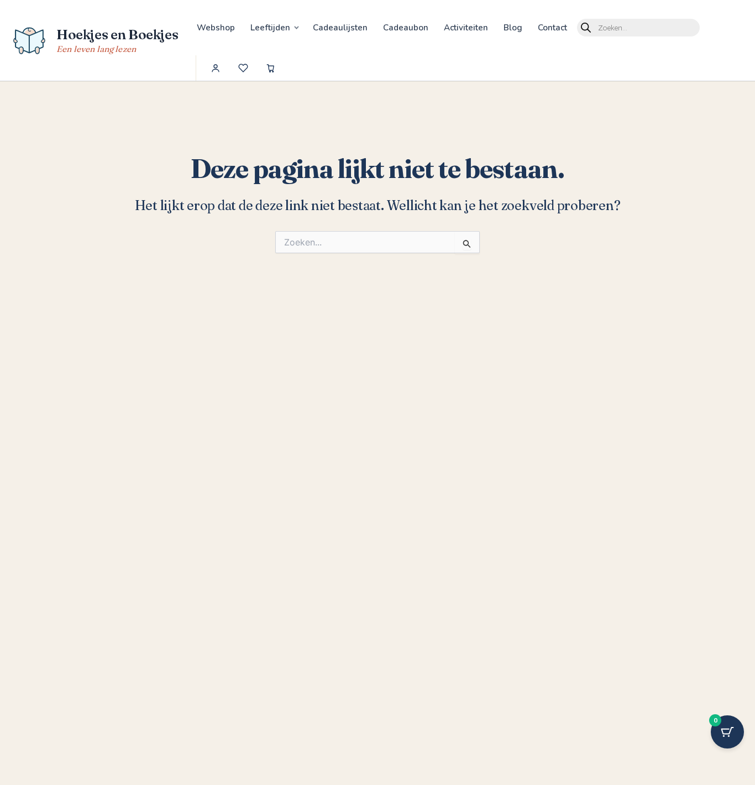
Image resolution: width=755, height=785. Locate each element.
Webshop (216, 27)
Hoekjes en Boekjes (117, 34)
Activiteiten (466, 27)
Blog (513, 27)
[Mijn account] (215, 68)
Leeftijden (270, 27)
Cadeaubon (405, 27)
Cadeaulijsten (340, 27)
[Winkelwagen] (271, 68)
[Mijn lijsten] (243, 68)
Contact (552, 27)
